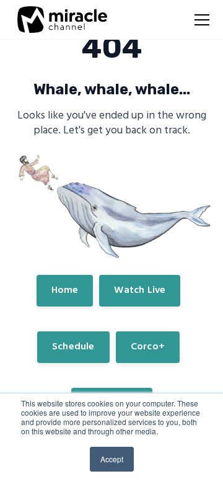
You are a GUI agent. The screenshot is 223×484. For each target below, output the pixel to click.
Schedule (73, 347)
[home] (59, 19)
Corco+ (148, 347)
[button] (199, 20)
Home (65, 290)
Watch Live (139, 290)
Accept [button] (111, 459)
